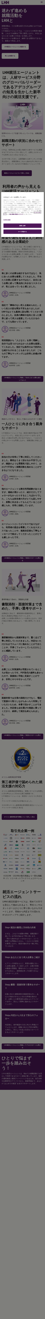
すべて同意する (22, 231)
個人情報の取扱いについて (16, 214)
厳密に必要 (22, 225)
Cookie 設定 (7, 219)
